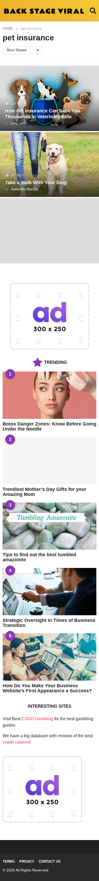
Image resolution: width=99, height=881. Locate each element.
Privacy (26, 861)
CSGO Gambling (37, 718)
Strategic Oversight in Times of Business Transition (49, 623)
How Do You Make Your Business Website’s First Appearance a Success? (47, 688)
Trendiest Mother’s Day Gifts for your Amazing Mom (44, 492)
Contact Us (50, 861)
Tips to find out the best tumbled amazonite (39, 557)
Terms (9, 861)
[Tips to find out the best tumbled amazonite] (49, 526)
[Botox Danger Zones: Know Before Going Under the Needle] (49, 395)
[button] (93, 10)
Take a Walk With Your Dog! (36, 182)
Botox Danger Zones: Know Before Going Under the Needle (49, 426)
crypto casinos (16, 742)
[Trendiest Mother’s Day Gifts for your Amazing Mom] (49, 460)
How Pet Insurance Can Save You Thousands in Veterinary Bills (42, 113)
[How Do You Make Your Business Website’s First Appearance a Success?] (49, 657)
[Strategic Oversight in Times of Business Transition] (49, 591)
